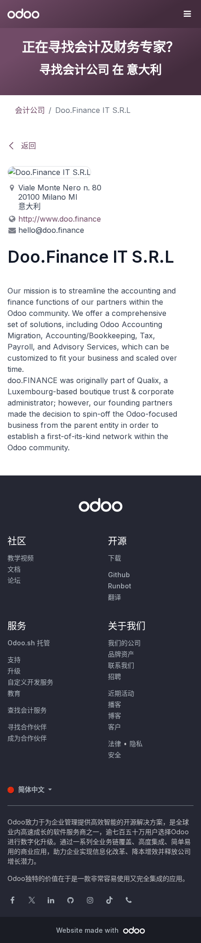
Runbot (119, 586)
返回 (27, 145)
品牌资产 (121, 654)
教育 (14, 693)
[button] (187, 14)
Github (119, 575)
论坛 (14, 580)
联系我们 (121, 665)
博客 (114, 715)
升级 (14, 671)
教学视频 (20, 558)
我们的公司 (124, 643)
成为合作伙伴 (27, 738)
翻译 (114, 597)
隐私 (136, 743)
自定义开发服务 (30, 682)
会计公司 (30, 110)
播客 (114, 704)
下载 (114, 558)
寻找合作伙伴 (27, 727)
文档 (14, 569)
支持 (14, 660)
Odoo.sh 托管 (28, 643)
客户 (114, 727)
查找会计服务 (27, 710)
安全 (114, 755)
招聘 (114, 676)
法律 (114, 743)
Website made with (88, 930)
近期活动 (121, 693)
